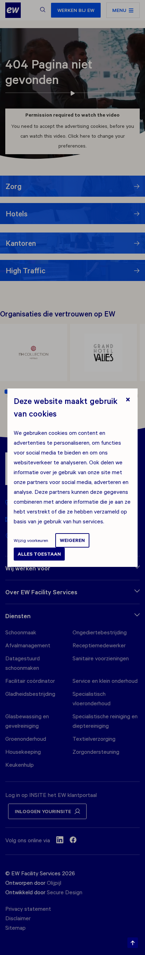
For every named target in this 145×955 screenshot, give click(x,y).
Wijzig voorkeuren (31, 540)
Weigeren (72, 540)
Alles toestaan (39, 554)
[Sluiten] (128, 400)
